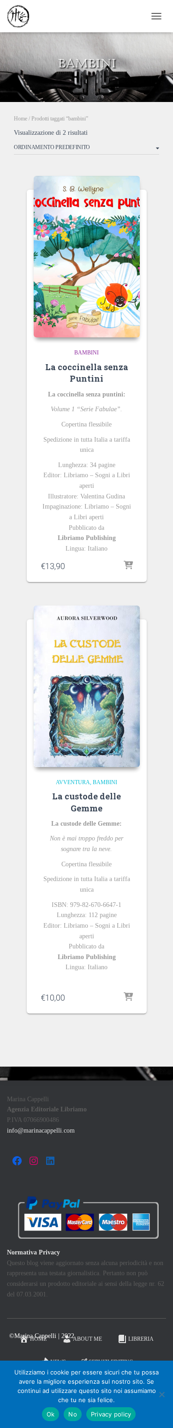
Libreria (141, 1339)
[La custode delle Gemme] (87, 686)
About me (87, 1339)
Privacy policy (111, 1414)
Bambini (86, 352)
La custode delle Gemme (86, 802)
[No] (161, 1394)
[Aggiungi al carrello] (128, 565)
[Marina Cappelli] (21, 16)
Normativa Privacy (33, 1252)
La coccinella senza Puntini (86, 372)
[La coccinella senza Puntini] (87, 256)
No (72, 1414)
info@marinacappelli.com (41, 1130)
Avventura (73, 782)
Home (20, 118)
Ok (51, 1414)
